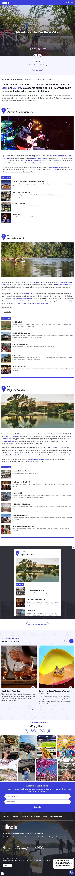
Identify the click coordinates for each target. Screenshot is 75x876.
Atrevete (35, 163)
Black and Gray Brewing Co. (37, 459)
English (6, 865)
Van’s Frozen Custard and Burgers (54, 448)
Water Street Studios (61, 284)
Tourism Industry (56, 816)
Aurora (17, 87)
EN (58, 2)
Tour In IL (6, 816)
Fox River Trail (34, 282)
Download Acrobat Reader (10, 858)
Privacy (51, 837)
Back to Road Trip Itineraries (37, 624)
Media (45, 816)
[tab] (32, 709)
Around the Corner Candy (10, 455)
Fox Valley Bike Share (33, 160)
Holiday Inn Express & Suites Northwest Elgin (32, 303)
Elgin (4, 87)
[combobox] (58, 2)
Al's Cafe (7, 312)
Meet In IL (25, 816)
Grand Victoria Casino (11, 436)
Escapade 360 (6, 439)
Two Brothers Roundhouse (37, 158)
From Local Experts (37, 46)
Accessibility (35, 816)
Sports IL (15, 816)
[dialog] (37, 582)
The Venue (55, 169)
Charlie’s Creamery (55, 167)
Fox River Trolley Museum (23, 298)
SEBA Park (30, 293)
